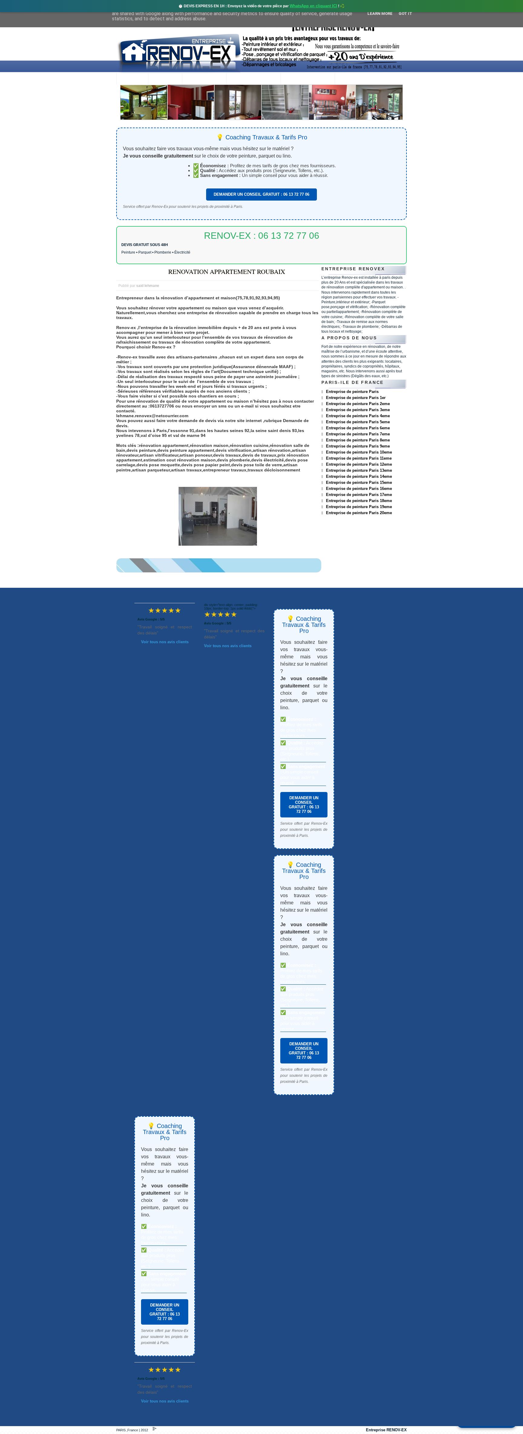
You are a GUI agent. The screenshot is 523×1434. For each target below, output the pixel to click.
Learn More (380, 13)
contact (351, 79)
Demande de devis (307, 79)
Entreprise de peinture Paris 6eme (358, 428)
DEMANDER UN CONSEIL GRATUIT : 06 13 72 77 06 (261, 194)
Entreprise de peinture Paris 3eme (358, 410)
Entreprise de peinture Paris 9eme (358, 446)
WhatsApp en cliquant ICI (313, 6)
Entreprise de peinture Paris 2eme (358, 403)
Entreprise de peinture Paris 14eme (359, 476)
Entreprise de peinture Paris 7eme (358, 434)
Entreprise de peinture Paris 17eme (359, 494)
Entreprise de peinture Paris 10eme (359, 452)
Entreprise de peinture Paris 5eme (358, 422)
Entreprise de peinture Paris (352, 391)
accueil (132, 79)
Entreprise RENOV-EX (386, 1430)
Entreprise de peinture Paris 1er (356, 397)
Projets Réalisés (253, 79)
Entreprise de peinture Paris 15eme (359, 482)
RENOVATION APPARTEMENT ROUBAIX (226, 271)
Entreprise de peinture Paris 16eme (359, 488)
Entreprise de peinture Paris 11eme (359, 458)
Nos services (204, 79)
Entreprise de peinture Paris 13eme (359, 470)
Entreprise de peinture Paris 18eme (359, 500)
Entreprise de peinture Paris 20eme (359, 513)
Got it (405, 13)
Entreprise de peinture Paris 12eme (359, 464)
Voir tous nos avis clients (165, 642)
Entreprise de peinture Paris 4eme (358, 416)
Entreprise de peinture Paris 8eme (358, 440)
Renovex (165, 79)
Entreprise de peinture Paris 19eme (359, 506)
